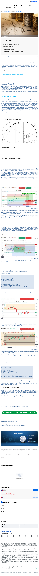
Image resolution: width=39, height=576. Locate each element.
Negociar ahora (34, 1)
